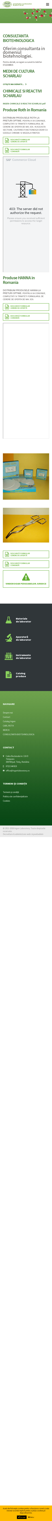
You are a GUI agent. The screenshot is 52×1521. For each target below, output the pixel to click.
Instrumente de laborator (23, 656)
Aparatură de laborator (23, 638)
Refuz (32, 1517)
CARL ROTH (8, 725)
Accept (22, 1517)
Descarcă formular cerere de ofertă (20, 140)
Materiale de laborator (23, 620)
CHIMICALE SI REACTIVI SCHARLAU (22, 93)
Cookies (6, 800)
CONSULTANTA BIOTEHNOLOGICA (18, 38)
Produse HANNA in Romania (19, 280)
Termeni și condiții (11, 792)
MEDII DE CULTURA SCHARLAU (18, 73)
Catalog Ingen (9, 721)
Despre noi (8, 712)
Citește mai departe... (13, 84)
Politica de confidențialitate (15, 796)
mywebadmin (37, 834)
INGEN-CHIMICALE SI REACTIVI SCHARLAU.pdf (24, 103)
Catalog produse (21, 675)
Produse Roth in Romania (24, 109)
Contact (6, 717)
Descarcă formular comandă (20, 150)
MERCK (6, 730)
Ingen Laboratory (17, 4)
